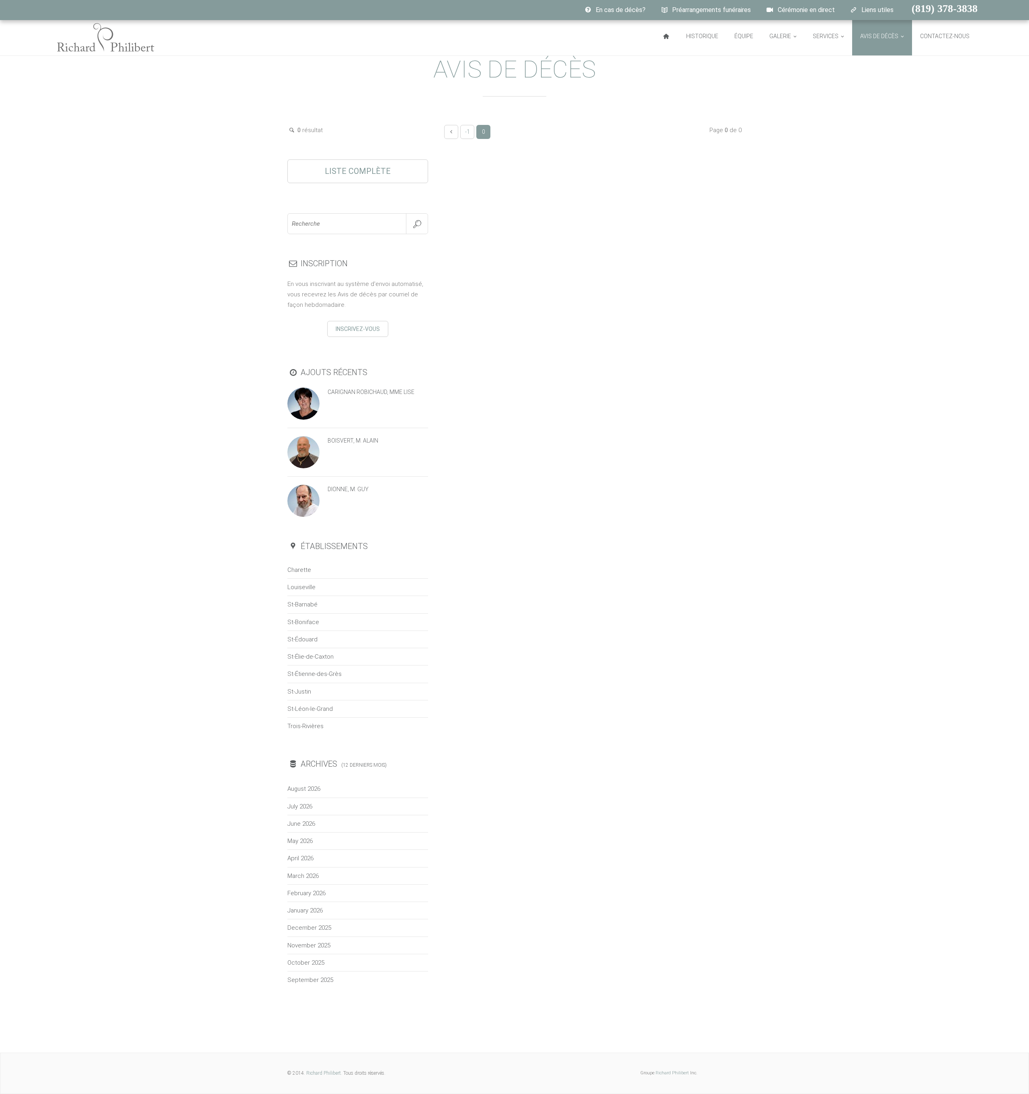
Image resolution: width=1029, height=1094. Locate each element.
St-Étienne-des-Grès (314, 674)
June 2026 (301, 823)
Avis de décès (879, 36)
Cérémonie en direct (806, 10)
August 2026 (303, 788)
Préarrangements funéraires (711, 10)
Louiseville (301, 587)
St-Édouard (302, 639)
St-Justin (299, 691)
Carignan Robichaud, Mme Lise (371, 392)
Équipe (743, 36)
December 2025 (309, 927)
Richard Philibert (323, 1073)
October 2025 (305, 962)
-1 (467, 132)
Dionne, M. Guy (348, 489)
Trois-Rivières (305, 726)
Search (417, 223)
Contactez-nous (945, 36)
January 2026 (305, 910)
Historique (702, 36)
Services (825, 36)
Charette (299, 570)
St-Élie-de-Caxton (310, 656)
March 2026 (303, 876)
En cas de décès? (621, 10)
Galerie (780, 36)
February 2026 (306, 893)
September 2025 (310, 980)
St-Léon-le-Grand (310, 708)
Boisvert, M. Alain (353, 440)
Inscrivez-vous (358, 329)
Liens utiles (877, 10)
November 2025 (308, 945)
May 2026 (300, 841)
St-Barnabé (302, 604)
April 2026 (300, 858)
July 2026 (299, 806)
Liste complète (358, 171)
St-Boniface (303, 622)
